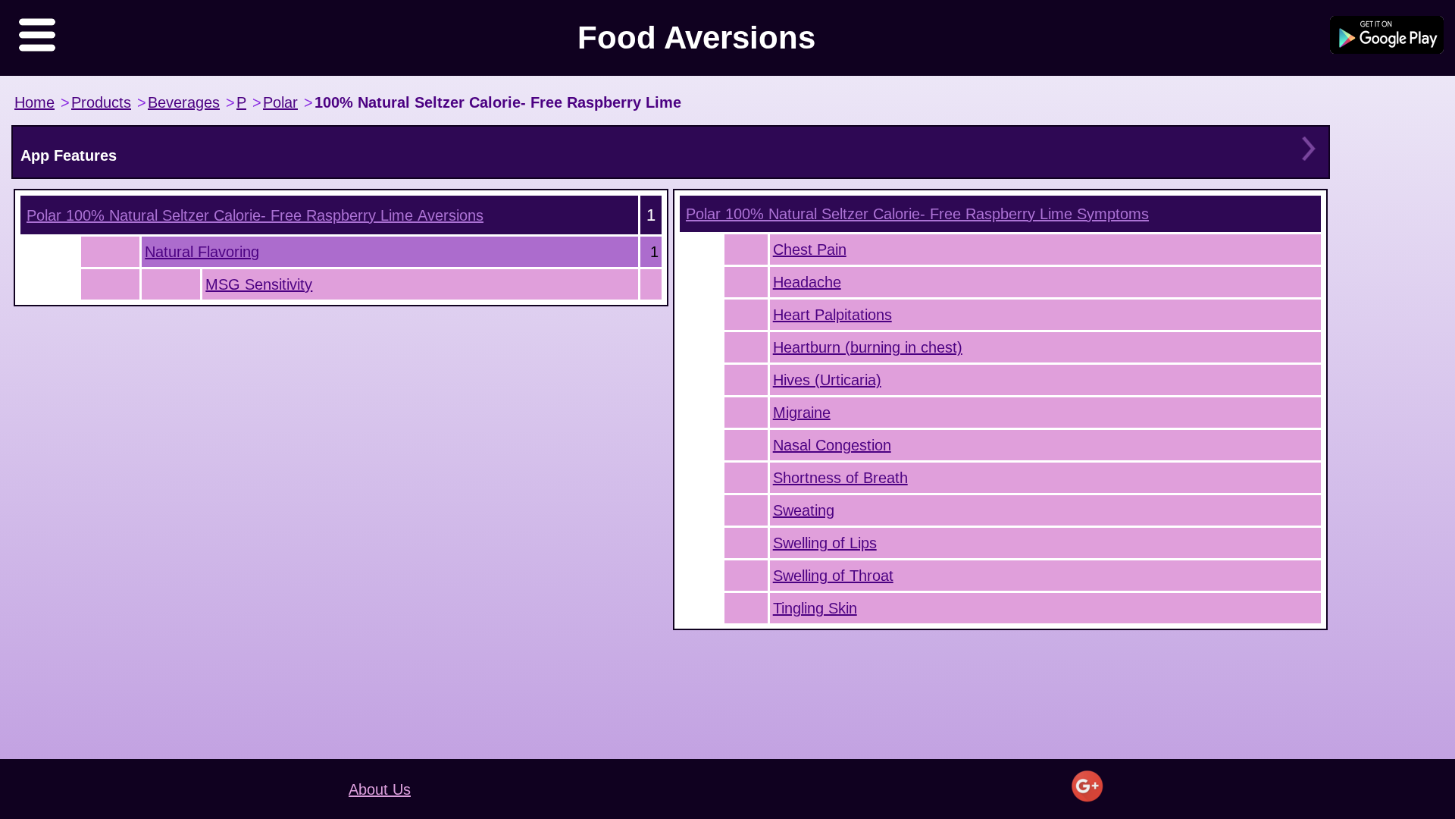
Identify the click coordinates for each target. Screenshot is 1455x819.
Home (34, 102)
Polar (280, 102)
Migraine (802, 412)
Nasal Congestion (832, 445)
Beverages (184, 102)
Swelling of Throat (833, 575)
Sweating (803, 510)
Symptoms (917, 214)
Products (101, 102)
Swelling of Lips (825, 543)
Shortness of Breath (840, 477)
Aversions (255, 215)
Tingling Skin (815, 608)
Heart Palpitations (832, 314)
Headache (807, 282)
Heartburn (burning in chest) (867, 347)
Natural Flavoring (202, 251)
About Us (380, 789)
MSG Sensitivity (258, 284)
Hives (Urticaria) (827, 380)
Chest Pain (809, 249)
